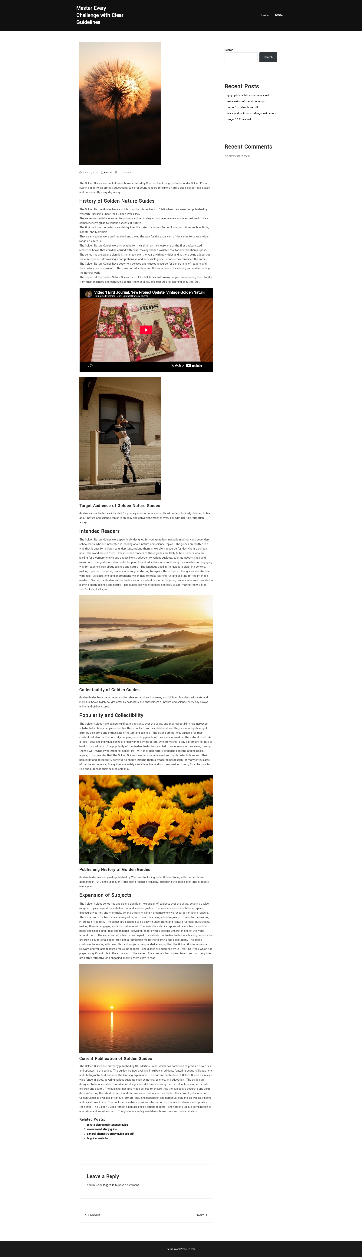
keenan (108, 172)
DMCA (279, 15)
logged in (108, 1185)
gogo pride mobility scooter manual (248, 95)
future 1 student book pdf (242, 107)
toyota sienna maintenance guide (107, 1125)
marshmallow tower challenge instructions (252, 113)
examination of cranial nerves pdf (246, 101)
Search (229, 50)
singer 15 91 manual (239, 119)
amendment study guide (102, 1129)
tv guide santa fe (97, 1138)
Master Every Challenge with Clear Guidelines (99, 15)
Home (265, 15)
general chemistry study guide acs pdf (110, 1134)
